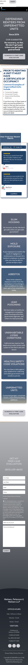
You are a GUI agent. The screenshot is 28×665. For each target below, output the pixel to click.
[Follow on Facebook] (10, 646)
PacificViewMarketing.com (14, 662)
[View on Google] (3, 187)
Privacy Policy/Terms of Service (14, 653)
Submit (6, 551)
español (13, 1)
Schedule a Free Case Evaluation (14, 56)
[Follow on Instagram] (18, 646)
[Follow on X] (14, 646)
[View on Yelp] (3, 167)
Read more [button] (6, 161)
